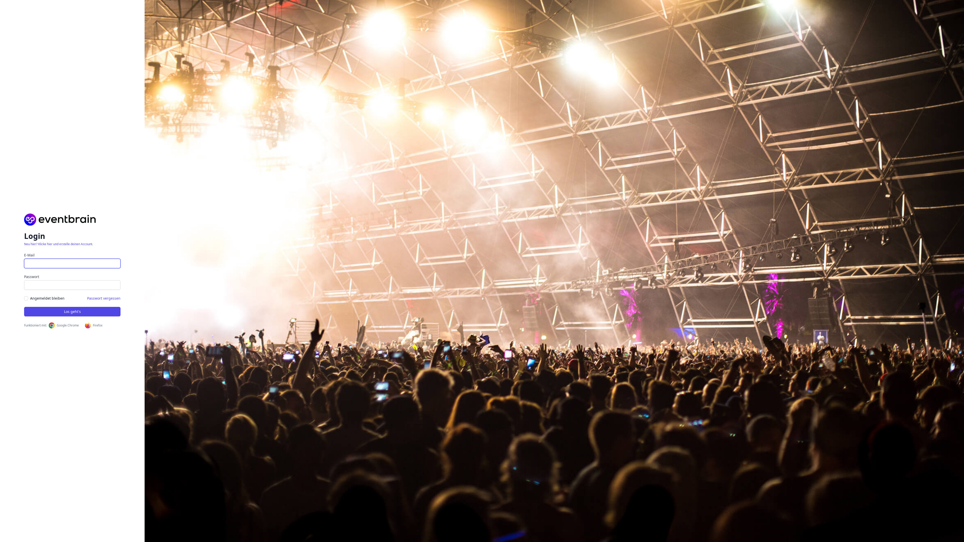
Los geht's (72, 311)
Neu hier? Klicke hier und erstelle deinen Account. (58, 244)
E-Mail (29, 255)
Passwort (31, 276)
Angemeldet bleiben (47, 298)
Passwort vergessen (103, 298)
